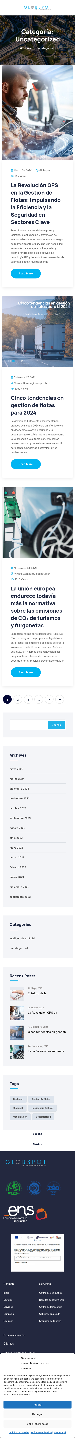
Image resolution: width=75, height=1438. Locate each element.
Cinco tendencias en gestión (47, 1032)
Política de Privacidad (41, 1432)
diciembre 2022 (19, 887)
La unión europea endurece (46, 1051)
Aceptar (38, 1404)
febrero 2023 (18, 867)
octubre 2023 (18, 808)
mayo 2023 (16, 847)
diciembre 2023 (19, 788)
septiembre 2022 (20, 896)
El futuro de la (37, 993)
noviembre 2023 (20, 798)
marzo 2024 (17, 778)
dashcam (18, 1099)
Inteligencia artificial (22, 938)
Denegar (37, 1414)
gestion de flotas (41, 1099)
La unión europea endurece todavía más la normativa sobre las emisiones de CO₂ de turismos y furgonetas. (36, 607)
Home (27, 48)
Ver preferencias (37, 1424)
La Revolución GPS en (42, 1012)
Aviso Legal (60, 1432)
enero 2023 (17, 877)
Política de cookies (19, 1432)
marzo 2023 (17, 857)
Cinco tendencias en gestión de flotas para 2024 (37, 405)
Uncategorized (19, 948)
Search (56, 725)
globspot (18, 1108)
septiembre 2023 (20, 818)
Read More (26, 273)
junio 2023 (16, 837)
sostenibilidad (43, 1116)
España (37, 1133)
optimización (20, 1116)
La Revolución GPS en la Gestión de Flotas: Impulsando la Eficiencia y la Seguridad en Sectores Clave (36, 204)
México (37, 1144)
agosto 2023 (17, 828)
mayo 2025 (16, 769)
